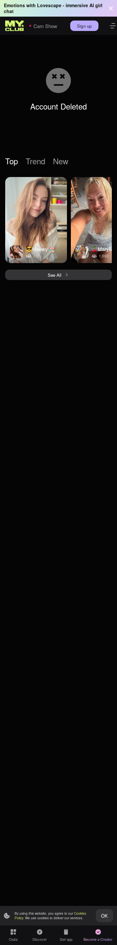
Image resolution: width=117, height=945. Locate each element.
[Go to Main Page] (14, 26)
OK (104, 915)
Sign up (84, 26)
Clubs (13, 939)
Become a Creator (98, 939)
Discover (39, 939)
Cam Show (45, 25)
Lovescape (49, 5)
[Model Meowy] (36, 220)
